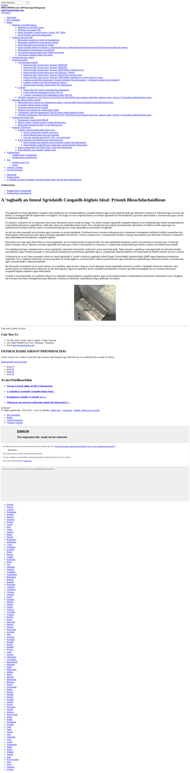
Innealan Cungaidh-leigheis (24, 25)
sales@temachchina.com (23, 345)
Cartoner (21, 87)
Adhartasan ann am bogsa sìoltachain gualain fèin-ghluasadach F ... (38, 402)
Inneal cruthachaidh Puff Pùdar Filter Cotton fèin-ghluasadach (45, 147)
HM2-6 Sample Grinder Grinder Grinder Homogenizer (42, 122)
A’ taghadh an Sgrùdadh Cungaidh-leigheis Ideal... (31, 391)
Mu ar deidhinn (13, 20)
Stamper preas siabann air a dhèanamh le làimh (38, 110)
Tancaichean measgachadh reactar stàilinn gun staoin (41, 52)
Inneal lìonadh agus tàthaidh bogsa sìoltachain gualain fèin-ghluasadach (54, 142)
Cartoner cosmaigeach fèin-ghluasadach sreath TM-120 (47, 95)
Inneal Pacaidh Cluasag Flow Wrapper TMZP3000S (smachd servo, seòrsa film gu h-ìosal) (63, 77)
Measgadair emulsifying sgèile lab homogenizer (39, 40)
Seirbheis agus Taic (20, 162)
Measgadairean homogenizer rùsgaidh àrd (36, 50)
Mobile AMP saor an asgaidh (87, 410)
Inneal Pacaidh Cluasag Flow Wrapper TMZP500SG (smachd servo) (53, 70)
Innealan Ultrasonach (21, 127)
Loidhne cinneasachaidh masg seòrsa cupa (36, 130)
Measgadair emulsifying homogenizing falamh (38, 42)
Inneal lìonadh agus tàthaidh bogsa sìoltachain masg (40, 140)
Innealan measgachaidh (22, 37)
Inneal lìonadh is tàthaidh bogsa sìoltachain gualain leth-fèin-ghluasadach (55, 145)
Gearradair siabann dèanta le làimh (33, 105)
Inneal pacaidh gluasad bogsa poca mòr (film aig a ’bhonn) (49, 72)
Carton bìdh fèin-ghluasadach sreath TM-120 (43, 92)
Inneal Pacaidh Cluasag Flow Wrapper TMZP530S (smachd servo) (52, 75)
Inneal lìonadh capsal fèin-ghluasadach (35, 35)
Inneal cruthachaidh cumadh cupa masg (40, 132)
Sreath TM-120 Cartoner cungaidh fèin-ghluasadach (46, 90)
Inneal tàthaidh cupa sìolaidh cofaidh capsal (37, 150)
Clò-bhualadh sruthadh (28, 62)
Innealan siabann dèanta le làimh (26, 100)
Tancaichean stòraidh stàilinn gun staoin (35, 55)
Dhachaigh (11, 17)
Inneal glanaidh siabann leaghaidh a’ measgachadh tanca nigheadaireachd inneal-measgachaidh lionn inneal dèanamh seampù (73, 47)
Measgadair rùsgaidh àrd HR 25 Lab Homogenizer (40, 125)
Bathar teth (55, 410)
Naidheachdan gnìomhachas (24, 157)
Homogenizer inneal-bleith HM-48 (33, 120)
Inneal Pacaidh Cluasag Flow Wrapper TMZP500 (45, 67)
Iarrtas (15, 165)
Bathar (10, 22)
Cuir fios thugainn (15, 170)
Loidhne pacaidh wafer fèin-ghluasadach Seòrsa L (45, 82)
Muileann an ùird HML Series (31, 27)
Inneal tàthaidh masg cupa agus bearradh (41, 135)
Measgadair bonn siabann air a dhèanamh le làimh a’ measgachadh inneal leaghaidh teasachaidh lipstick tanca (66, 102)
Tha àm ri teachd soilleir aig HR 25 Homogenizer (30, 386)
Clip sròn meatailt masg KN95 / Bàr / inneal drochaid (46, 137)
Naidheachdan (13, 152)
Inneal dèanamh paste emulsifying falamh (36, 45)
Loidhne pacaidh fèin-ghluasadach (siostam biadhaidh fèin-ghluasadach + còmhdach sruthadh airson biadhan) (71, 80)
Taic (8, 160)
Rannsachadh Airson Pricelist (14, 362)
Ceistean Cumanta (15, 167)
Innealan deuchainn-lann (23, 117)
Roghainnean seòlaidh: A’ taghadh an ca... (26, 397)
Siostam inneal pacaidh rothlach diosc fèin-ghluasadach (47, 85)
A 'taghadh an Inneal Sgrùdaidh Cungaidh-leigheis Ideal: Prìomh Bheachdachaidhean (44, 179)
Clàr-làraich (67, 410)
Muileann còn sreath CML (29, 30)
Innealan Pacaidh (19, 60)
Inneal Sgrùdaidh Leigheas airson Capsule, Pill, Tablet (41, 32)
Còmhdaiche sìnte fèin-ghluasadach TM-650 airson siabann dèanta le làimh (51, 112)
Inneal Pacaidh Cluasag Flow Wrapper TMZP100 (45, 65)
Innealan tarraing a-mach (23, 57)
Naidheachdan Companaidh (24, 155)
